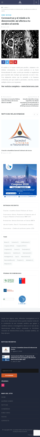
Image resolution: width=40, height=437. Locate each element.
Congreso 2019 (21, 246)
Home (3, 15)
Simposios (7, 264)
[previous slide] (34, 114)
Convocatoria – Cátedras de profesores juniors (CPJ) (18, 228)
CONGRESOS (5, 409)
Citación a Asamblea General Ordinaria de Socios (16, 150)
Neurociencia (25, 256)
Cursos (17, 249)
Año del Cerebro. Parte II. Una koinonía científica (18, 224)
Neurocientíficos (9, 260)
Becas (6, 242)
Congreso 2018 (9, 246)
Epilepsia (7, 253)
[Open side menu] (2, 2)
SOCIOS (4, 417)
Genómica (16, 253)
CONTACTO (5, 420)
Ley (17, 256)
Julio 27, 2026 (16, 361)
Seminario (29, 260)
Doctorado (26, 249)
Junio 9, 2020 (6, 27)
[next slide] (37, 114)
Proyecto (20, 260)
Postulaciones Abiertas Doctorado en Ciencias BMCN (19, 220)
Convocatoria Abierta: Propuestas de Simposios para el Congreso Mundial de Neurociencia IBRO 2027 (23, 357)
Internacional (27, 253)
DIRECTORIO (5, 413)
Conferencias (25, 242)
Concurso (15, 242)
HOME (3, 397)
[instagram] (2, 385)
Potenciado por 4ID (33, 435)
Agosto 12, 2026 (7, 153)
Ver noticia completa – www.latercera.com (20, 86)
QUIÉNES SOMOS (7, 401)
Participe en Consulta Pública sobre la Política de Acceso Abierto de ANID (10, 100)
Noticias (8, 15)
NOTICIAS (4, 405)
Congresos (8, 249)
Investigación (8, 256)
